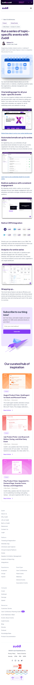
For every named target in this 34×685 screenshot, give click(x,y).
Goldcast (4, 594)
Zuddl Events (5, 621)
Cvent (3, 591)
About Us (4, 514)
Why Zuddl (4, 517)
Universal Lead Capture (8, 547)
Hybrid (3, 576)
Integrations (4, 562)
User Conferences (21, 570)
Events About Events (7, 618)
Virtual (3, 573)
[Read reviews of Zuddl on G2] (17, 666)
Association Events (22, 583)
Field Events (20, 573)
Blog (2, 624)
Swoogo (3, 597)
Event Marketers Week (8, 614)
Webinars (19, 576)
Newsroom (4, 526)
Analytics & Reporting (7, 559)
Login (3, 532)
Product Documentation (8, 636)
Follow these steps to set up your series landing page (16, 133)
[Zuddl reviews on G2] (17, 672)
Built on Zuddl (5, 523)
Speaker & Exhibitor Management (11, 556)
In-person (4, 570)
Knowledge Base (6, 633)
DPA (20, 656)
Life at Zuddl (5, 520)
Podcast (3, 630)
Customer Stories (6, 608)
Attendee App (5, 543)
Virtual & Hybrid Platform (8, 550)
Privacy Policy (11, 653)
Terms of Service (21, 653)
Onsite (3, 553)
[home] (4, 8)
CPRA (15, 656)
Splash (3, 600)
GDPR (24, 656)
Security (10, 656)
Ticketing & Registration (8, 540)
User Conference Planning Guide (11, 611)
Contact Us (4, 529)
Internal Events (20, 580)
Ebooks (3, 627)
